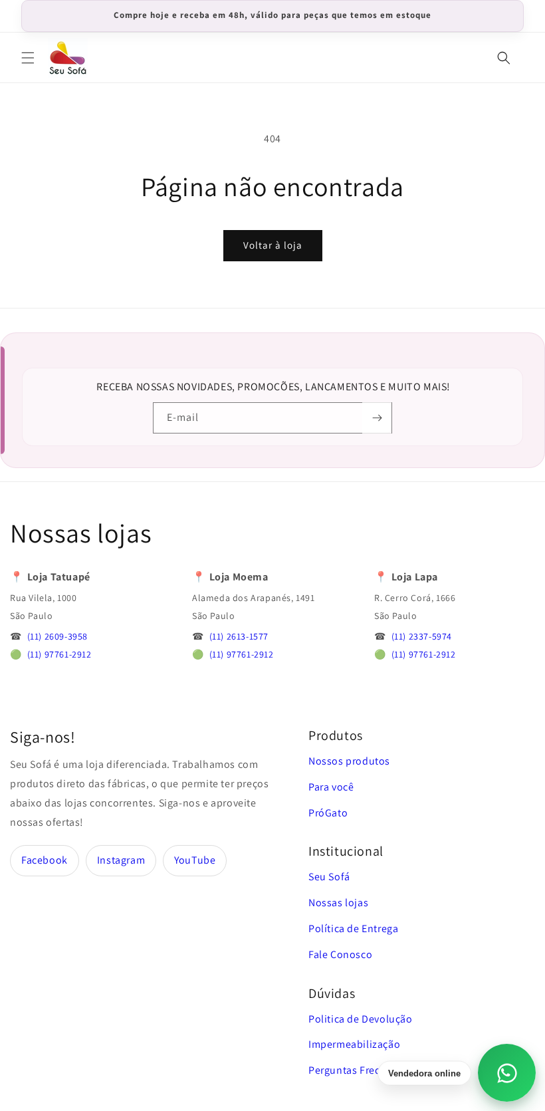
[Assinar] (376, 417)
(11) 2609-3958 (57, 636)
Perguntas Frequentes (361, 1070)
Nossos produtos (349, 761)
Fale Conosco (340, 954)
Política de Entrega (353, 928)
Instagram (121, 860)
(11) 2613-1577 (239, 636)
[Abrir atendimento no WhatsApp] (507, 1073)
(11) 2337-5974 (421, 636)
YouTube (194, 860)
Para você (331, 787)
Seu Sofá (329, 877)
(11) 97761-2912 (59, 654)
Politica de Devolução (360, 1019)
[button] (28, 57)
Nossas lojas (338, 903)
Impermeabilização (354, 1044)
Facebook (44, 860)
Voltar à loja (272, 245)
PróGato (328, 813)
